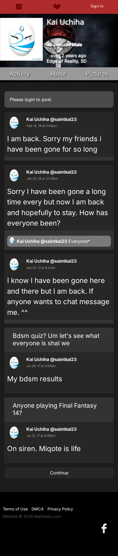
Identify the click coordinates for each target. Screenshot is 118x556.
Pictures (97, 73)
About (58, 73)
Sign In (97, 6)
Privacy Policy (60, 509)
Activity (20, 73)
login (30, 99)
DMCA (38, 509)
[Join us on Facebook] (105, 528)
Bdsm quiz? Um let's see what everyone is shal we (56, 339)
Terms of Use (15, 509)
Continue (59, 473)
